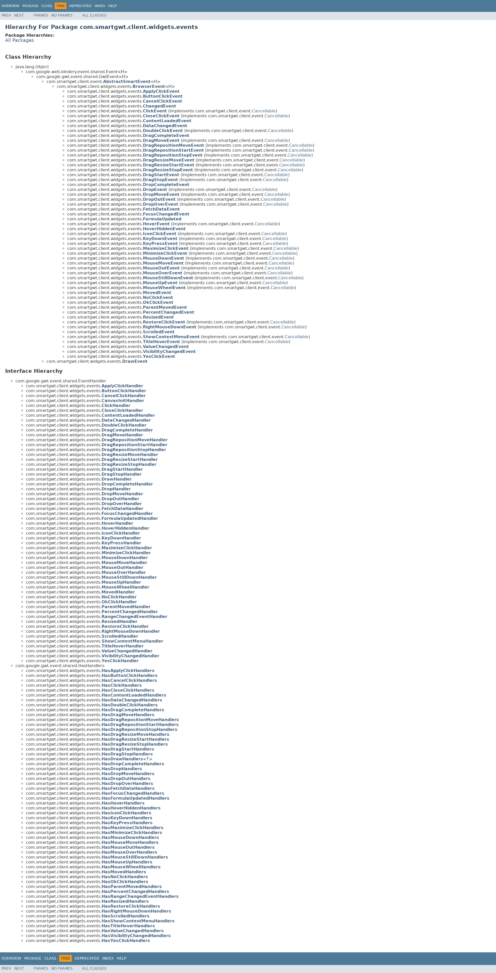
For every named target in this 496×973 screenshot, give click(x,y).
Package (30, 6)
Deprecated (80, 6)
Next (19, 15)
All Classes (94, 15)
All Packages (19, 40)
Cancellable (264, 111)
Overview (10, 6)
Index (100, 6)
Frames (41, 15)
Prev (6, 15)
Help (112, 6)
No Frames (62, 15)
